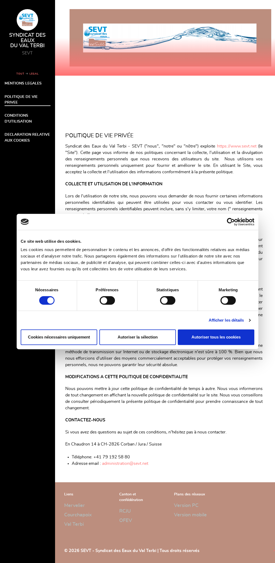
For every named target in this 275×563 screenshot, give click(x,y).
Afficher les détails (226, 320)
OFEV (125, 520)
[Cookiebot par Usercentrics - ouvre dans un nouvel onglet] (230, 222)
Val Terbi (74, 524)
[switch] (107, 300)
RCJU (125, 511)
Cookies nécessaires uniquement (59, 337)
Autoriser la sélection (138, 337)
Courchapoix (78, 515)
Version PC (186, 505)
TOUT (20, 74)
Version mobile (190, 515)
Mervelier (74, 505)
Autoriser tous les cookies (216, 337)
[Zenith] (167, 36)
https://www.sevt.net (236, 146)
